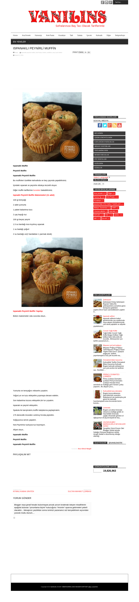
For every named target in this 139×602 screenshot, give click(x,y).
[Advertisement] (52, 73)
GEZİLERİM (98, 163)
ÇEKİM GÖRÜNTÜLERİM (103, 137)
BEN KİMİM (98, 133)
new (53, 52)
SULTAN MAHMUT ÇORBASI (79, 491)
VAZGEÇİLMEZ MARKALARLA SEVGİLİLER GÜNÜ (114, 424)
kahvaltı (97, 215)
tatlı (95, 218)
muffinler (49, 52)
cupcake (112, 211)
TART (114, 208)
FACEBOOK (102, 2)
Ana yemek (98, 193)
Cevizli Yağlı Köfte (110, 331)
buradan (36, 190)
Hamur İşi (97, 197)
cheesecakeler (99, 211)
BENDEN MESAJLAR (101, 155)
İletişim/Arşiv (120, 35)
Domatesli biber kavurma (112, 360)
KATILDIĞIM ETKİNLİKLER (104, 142)
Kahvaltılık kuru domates (112, 391)
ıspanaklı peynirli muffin (28, 52)
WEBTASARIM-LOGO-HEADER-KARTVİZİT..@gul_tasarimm (80, 587)
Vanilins (52, 587)
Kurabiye (62, 35)
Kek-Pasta (50, 35)
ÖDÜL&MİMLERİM (101, 150)
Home (15, 35)
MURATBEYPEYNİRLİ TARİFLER (107, 204)
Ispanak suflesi (109, 316)
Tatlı (71, 35)
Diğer (109, 35)
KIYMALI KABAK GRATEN (23, 491)
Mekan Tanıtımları (101, 208)
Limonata (106, 408)
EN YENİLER (19, 42)
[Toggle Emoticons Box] (14, 517)
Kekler (44, 52)
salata (116, 215)
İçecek (89, 35)
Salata (79, 35)
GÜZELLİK (98, 168)
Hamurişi (38, 35)
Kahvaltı (99, 35)
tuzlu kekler (58, 52)
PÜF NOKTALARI (100, 159)
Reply (16, 52)
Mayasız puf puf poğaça (112, 345)
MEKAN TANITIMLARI (102, 146)
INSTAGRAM (106, 2)
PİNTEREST (110, 2)
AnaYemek (26, 35)
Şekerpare (107, 300)
